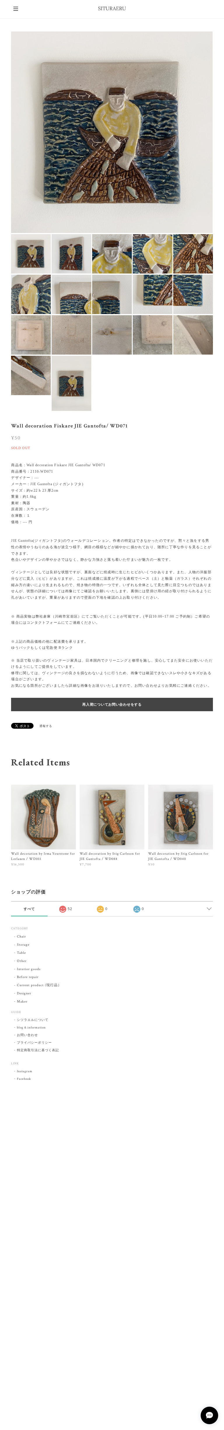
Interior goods (28, 969)
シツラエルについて (32, 1020)
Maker (22, 1001)
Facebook (24, 1079)
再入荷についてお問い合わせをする (112, 704)
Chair (21, 936)
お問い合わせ (27, 1035)
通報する (45, 726)
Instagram (24, 1071)
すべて (29, 909)
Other (22, 961)
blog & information (31, 1028)
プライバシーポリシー (34, 1043)
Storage (23, 944)
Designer (24, 993)
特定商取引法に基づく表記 (38, 1050)
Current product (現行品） (39, 985)
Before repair (27, 977)
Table (21, 953)
